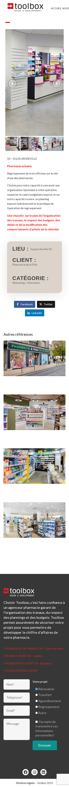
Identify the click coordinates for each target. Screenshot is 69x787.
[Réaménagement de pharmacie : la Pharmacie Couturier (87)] (34, 526)
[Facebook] (25, 772)
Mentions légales (25, 783)
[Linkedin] (43, 772)
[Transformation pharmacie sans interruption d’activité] (34, 365)
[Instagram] (34, 772)
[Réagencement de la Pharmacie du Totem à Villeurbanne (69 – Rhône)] (34, 472)
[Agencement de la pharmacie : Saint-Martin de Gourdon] (34, 418)
